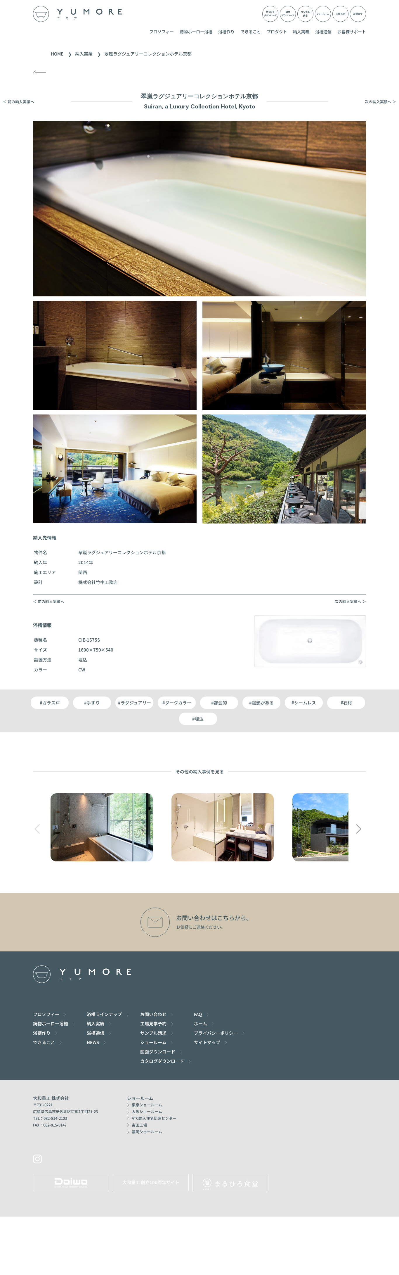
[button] (358, 829)
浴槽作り (226, 31)
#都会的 (219, 702)
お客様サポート (351, 31)
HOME (57, 54)
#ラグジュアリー (134, 702)
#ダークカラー (176, 702)
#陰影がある (261, 702)
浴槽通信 (323, 31)
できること (250, 31)
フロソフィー (161, 31)
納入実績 (301, 31)
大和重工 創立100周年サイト (150, 1182)
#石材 (346, 702)
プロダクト (277, 31)
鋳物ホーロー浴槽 (196, 31)
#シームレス (304, 702)
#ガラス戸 (50, 702)
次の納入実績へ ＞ (380, 101)
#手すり (92, 702)
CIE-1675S (89, 640)
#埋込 (198, 719)
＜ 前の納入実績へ (18, 101)
